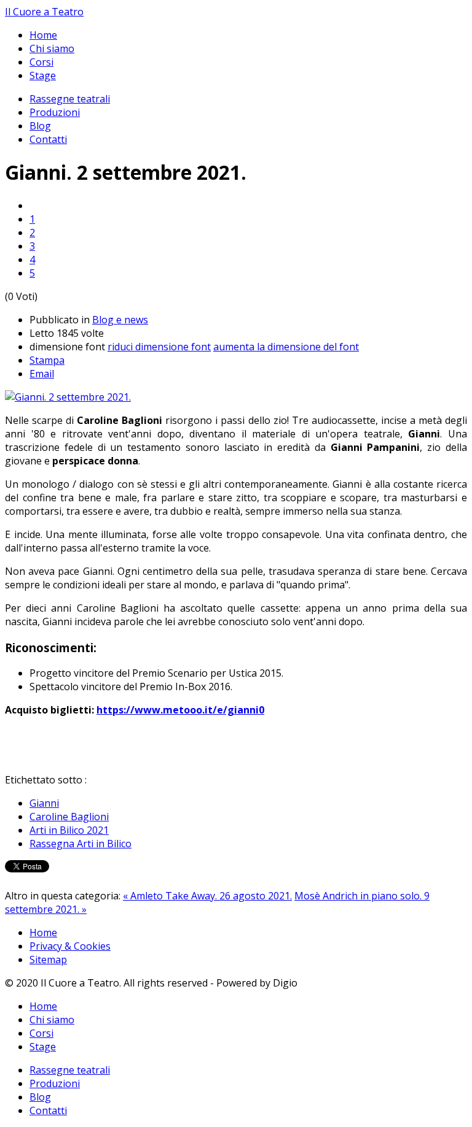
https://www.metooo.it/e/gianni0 (180, 710)
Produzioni (55, 112)
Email (42, 373)
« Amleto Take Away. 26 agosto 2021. (207, 895)
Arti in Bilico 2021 (69, 830)
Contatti (48, 139)
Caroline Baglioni (69, 816)
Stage (43, 75)
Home (43, 35)
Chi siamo (52, 48)
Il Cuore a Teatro (44, 11)
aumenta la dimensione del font (286, 346)
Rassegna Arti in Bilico (81, 843)
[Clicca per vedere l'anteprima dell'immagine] (68, 397)
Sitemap (48, 959)
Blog (40, 126)
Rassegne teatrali (70, 99)
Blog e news (120, 319)
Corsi (41, 62)
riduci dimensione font (159, 346)
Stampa (47, 360)
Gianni (44, 803)
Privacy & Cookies (70, 946)
